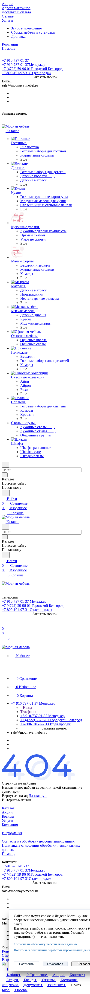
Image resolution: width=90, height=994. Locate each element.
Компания (10, 825)
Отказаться (55, 964)
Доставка (18, 36)
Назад (27, 707)
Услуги (7, 821)
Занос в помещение (26, 28)
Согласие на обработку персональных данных (38, 841)
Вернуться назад (15, 796)
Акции (7, 812)
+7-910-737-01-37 (15, 60)
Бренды (8, 816)
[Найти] (6, 493)
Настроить (26, 964)
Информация (12, 833)
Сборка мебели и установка (33, 32)
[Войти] (4, 624)
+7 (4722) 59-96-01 (32, 69)
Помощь (8, 854)
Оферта (8, 955)
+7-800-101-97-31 (26, 73)
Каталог (8, 808)
